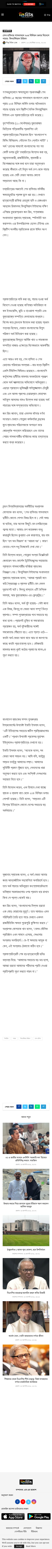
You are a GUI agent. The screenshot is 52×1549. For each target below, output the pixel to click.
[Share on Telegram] (43, 81)
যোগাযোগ (27, 1528)
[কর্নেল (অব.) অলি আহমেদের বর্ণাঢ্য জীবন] (26, 1316)
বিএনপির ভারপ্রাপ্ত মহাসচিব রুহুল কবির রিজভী (26, 1293)
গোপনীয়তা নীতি (21, 1531)
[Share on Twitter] (25, 81)
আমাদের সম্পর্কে (12, 1528)
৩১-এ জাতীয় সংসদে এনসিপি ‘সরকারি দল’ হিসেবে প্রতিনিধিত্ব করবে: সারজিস (26, 1159)
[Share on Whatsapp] (37, 81)
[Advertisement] (26, 266)
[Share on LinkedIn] (31, 81)
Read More (31, 1546)
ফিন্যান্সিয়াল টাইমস (25, 1038)
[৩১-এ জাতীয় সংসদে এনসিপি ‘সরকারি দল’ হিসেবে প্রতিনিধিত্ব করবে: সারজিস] (26, 1138)
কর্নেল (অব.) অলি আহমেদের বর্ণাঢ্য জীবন (26, 1336)
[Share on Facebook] (18, 81)
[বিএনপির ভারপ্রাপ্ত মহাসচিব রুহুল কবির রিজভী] (26, 1273)
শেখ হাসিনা (38, 1038)
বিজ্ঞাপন (39, 1528)
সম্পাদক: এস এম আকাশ (26, 1490)
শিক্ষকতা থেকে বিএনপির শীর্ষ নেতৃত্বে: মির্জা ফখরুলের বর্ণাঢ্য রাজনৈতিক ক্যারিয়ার (26, 1380)
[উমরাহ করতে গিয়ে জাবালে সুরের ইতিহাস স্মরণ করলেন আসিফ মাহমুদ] (26, 1184)
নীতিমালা (34, 1531)
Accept (19, 1546)
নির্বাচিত (6, 1038)
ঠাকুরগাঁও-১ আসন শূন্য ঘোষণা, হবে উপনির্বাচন (26, 1249)
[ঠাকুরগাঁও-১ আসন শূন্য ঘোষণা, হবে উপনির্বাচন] (26, 1230)
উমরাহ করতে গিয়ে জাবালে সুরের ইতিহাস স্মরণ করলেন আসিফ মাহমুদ (26, 1205)
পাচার (14, 1038)
